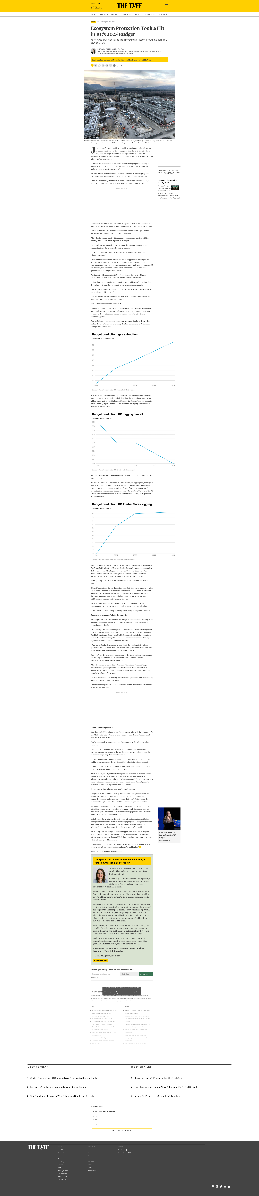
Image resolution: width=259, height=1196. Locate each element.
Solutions (126, 14)
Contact (60, 1159)
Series (90, 1168)
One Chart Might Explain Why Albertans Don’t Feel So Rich (62, 1095)
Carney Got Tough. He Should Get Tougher (157, 1095)
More (137, 14)
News (93, 14)
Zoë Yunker (101, 49)
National (91, 1159)
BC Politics (101, 22)
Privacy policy (94, 977)
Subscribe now (146, 974)
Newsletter (61, 1153)
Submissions (62, 1173)
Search (162, 14)
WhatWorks (92, 1171)
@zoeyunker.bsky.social (125, 54)
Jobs (59, 1168)
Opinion (90, 1165)
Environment (110, 22)
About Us (61, 1150)
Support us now (100, 960)
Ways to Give (62, 1177)
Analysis (104, 14)
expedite (127, 223)
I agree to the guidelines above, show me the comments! (122, 991)
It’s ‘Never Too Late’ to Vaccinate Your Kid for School (58, 1086)
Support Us (150, 14)
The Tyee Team (63, 1156)
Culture (114, 14)
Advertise (61, 1165)
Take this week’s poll (121, 1130)
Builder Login (123, 1150)
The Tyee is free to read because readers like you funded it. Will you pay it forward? (120, 861)
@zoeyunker (102, 54)
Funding (60, 1162)
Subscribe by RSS (124, 1153)
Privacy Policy (63, 1171)
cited (110, 401)
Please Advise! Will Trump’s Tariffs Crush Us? (158, 1077)
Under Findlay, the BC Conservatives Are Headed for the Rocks (63, 1077)
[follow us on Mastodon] (103, 65)
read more (163, 840)
